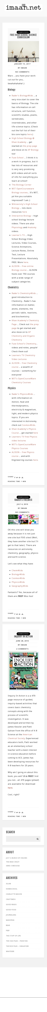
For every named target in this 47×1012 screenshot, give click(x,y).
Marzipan (10, 920)
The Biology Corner (21, 184)
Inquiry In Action (23, 636)
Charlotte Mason (14, 894)
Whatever (10, 951)
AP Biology (33, 150)
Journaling (11, 915)
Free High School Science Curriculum (23, 36)
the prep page (30, 146)
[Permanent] (23, 61)
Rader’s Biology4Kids (22, 95)
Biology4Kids (18, 574)
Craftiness (11, 899)
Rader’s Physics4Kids (22, 394)
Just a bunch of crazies (16, 858)
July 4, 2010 (22, 504)
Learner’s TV (18, 235)
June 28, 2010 (22, 641)
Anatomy (32, 227)
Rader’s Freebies (23, 499)
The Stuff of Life (13, 936)
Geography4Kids (20, 586)
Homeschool (23, 32)
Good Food (11, 910)
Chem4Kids (17, 570)
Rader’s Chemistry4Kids (24, 293)
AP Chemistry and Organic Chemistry (23, 336)
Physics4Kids (18, 582)
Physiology (17, 227)
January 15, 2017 (22, 64)
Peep (8, 931)
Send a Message (13, 866)
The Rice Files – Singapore (17, 946)
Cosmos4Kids (28, 425)
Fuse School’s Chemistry (24, 343)
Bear (8, 925)
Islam (8, 884)
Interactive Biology (21, 215)
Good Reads (11, 904)
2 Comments (22, 649)
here (29, 134)
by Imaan (22, 68)
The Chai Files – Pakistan (17, 941)
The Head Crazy (12, 862)
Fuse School (18, 157)
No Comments (22, 72)
